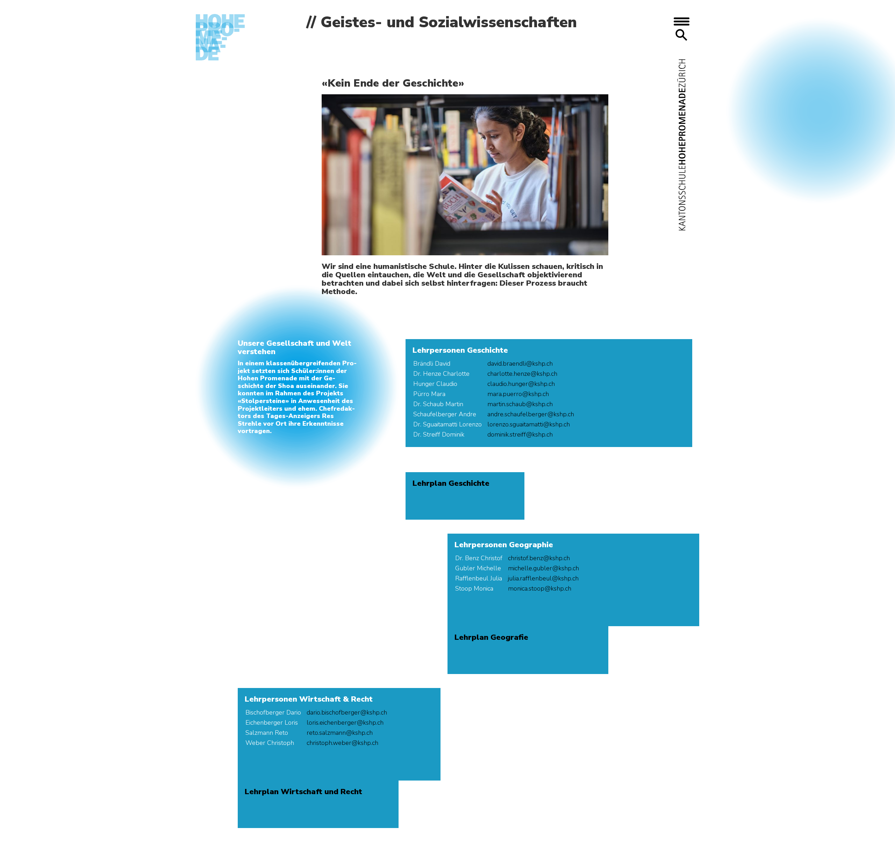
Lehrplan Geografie (491, 637)
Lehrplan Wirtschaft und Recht (303, 791)
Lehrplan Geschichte (451, 483)
